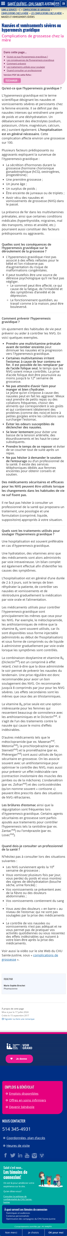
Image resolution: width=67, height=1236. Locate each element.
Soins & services (9, 9)
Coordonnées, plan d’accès (26, 1138)
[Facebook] (5, 1155)
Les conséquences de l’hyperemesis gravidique (30, 60)
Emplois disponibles (23, 1093)
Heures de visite (18, 1146)
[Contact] (57, 4)
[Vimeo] (41, 1155)
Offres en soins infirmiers (27, 1100)
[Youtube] (27, 1155)
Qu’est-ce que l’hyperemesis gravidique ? (27, 56)
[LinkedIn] (20, 1155)
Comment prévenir (16, 63)
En (63, 3)
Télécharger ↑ (12, 80)
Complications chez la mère (14, 13)
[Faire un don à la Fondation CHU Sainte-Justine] (17, 1050)
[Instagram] (34, 1155)
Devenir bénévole (21, 1107)
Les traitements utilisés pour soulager (26, 66)
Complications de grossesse (36, 9)
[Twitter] (12, 1155)
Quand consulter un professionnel (24, 70)
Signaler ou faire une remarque (19, 1018)
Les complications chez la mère (46, 13)
